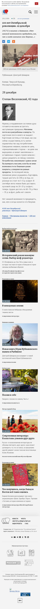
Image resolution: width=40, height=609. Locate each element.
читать (23, 519)
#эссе (18, 403)
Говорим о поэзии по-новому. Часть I (15, 399)
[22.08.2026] (20, 230)
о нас (26, 524)
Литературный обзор (9, 409)
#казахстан (6, 456)
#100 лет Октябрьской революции (11, 209)
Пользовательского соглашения (17, 5)
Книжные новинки (8, 322)
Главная (5, 216)
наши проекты (17, 524)
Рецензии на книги (8, 279)
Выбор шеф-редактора (9, 228)
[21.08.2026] (20, 370)
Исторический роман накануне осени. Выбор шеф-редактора (18, 256)
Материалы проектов (18, 216)
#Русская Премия (26, 456)
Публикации (6, 368)
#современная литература (10, 316)
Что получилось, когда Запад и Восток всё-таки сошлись (17, 490)
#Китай (21, 505)
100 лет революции (23, 18)
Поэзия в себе (9, 395)
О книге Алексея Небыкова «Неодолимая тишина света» (17, 311)
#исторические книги (14, 273)
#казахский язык (15, 456)
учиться (27, 521)
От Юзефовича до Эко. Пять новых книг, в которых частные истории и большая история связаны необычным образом (19, 264)
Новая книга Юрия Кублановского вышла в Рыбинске (19, 350)
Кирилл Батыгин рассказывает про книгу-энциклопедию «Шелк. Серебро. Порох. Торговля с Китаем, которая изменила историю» (19, 498)
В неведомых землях (12, 305)
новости (15, 519)
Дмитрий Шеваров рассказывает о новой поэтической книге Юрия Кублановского (17, 357)
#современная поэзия (9, 362)
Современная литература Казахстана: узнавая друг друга (18, 437)
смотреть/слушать (18, 521)
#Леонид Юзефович (8, 271)
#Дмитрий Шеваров (19, 210)
